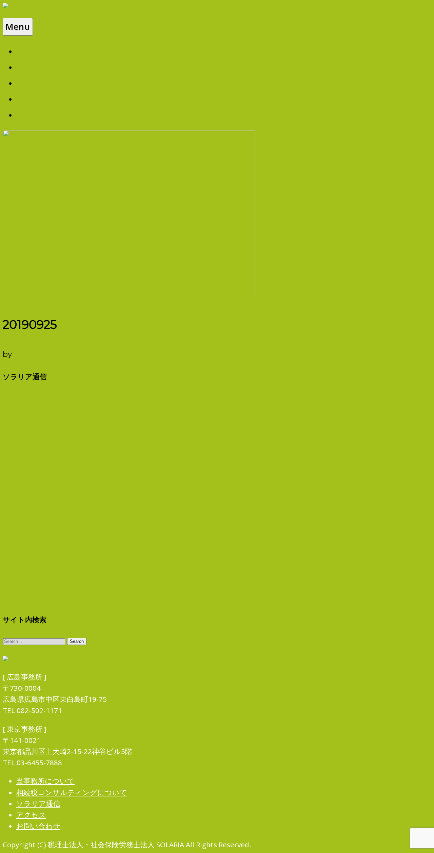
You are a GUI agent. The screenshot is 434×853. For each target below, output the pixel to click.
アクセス (35, 98)
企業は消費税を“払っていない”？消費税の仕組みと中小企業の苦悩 (111, 599)
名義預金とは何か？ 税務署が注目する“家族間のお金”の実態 (101, 507)
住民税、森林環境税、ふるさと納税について (75, 580)
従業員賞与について (35, 397)
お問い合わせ (44, 114)
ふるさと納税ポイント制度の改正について (72, 544)
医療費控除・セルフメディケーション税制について (87, 452)
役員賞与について (32, 562)
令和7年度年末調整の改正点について (62, 488)
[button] (76, 641)
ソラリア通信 (44, 82)
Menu (17, 27)
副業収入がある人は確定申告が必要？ (64, 525)
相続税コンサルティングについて (87, 67)
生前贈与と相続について (43, 434)
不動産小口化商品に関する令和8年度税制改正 (76, 415)
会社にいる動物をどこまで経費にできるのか (76, 470)
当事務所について (53, 51)
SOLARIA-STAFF (45, 354)
